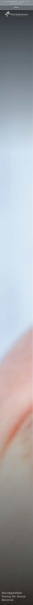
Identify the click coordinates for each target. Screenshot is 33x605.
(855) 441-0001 (16, 3)
